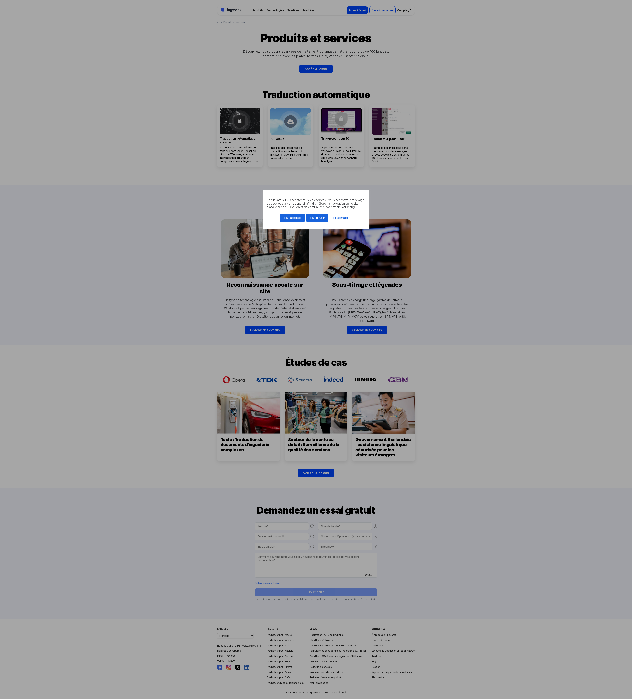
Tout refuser (317, 218)
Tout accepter (292, 218)
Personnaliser (341, 218)
